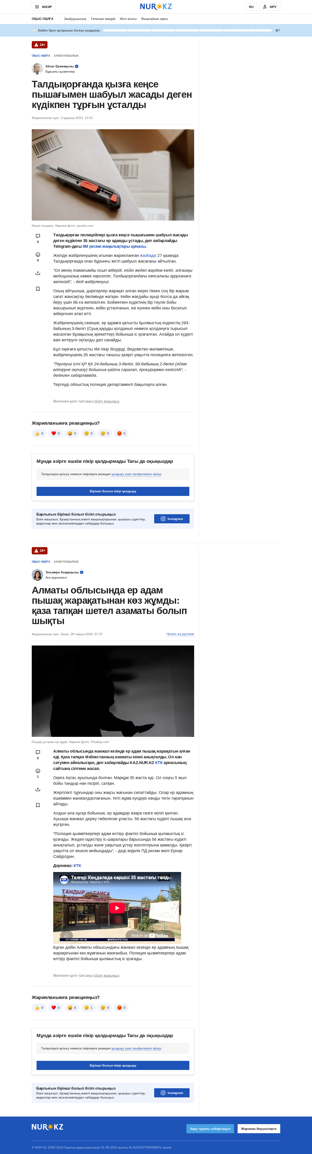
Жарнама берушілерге (259, 1128)
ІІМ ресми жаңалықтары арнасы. (115, 246)
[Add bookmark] (38, 289)
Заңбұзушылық (75, 19)
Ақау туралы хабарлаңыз (210, 1128)
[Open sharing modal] (38, 273)
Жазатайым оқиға (154, 19)
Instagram (175, 519)
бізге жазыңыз (107, 401)
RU (251, 7)
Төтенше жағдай (103, 19)
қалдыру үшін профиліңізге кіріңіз (136, 474)
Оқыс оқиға (42, 19)
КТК (159, 762)
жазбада (148, 255)
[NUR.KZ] (156, 7)
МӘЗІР (47, 7)
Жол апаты (128, 19)
